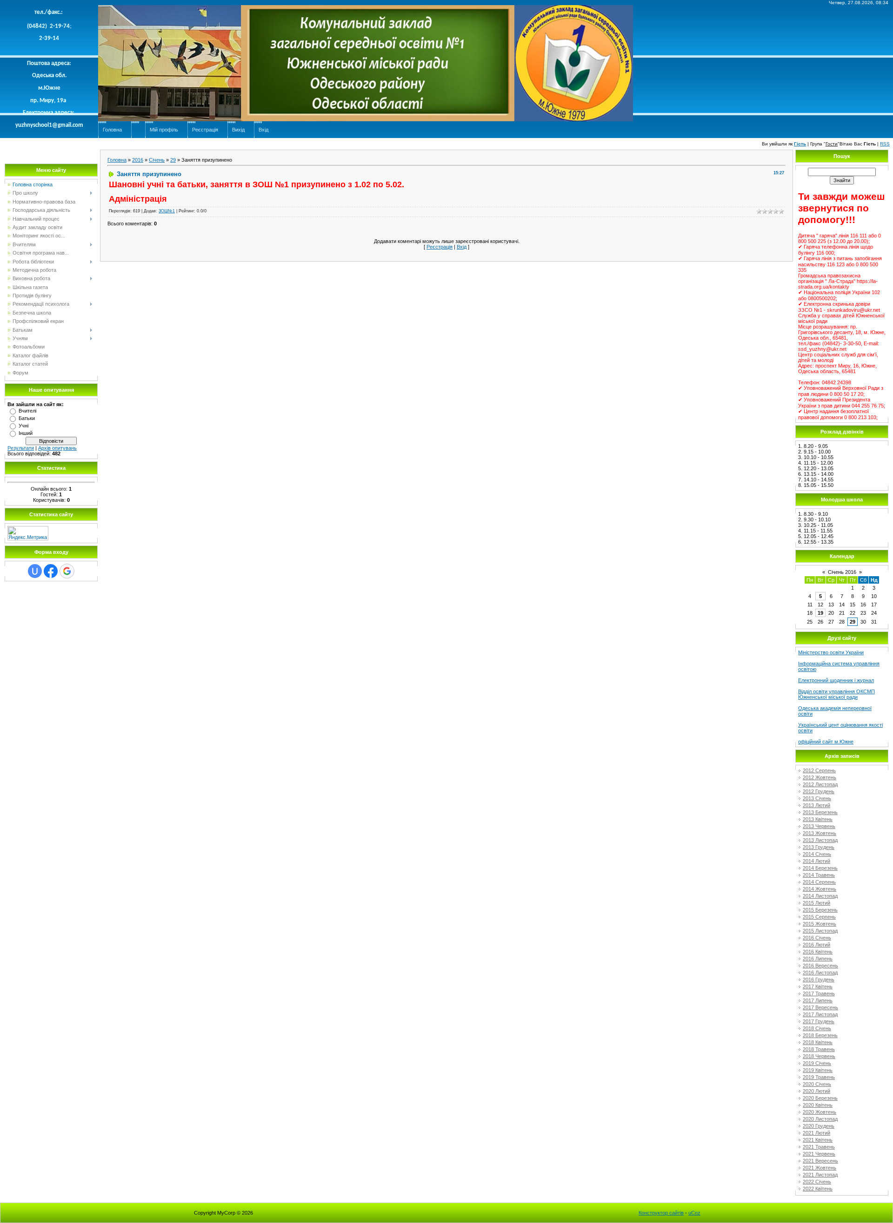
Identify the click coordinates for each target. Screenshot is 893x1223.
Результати (20, 448)
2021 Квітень (818, 1140)
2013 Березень (820, 812)
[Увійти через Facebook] (51, 571)
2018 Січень (817, 1028)
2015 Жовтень (819, 924)
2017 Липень (818, 1000)
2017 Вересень (820, 1007)
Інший (26, 433)
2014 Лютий (816, 861)
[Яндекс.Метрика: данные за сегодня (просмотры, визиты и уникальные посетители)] (27, 533)
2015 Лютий (816, 903)
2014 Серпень (819, 882)
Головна (112, 129)
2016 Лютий (816, 944)
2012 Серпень (819, 770)
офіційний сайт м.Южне (825, 741)
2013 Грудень (818, 847)
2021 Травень (819, 1147)
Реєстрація (205, 129)
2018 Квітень (818, 1042)
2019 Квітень (818, 1070)
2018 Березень (820, 1035)
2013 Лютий (816, 805)
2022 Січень (817, 1181)
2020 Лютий (816, 1091)
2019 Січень (817, 1063)
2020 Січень (817, 1084)
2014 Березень (820, 868)
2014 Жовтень (819, 889)
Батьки (27, 418)
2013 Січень (817, 798)
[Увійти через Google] (67, 571)
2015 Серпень (819, 917)
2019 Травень (819, 1077)
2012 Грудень (818, 791)
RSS (885, 143)
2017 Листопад (820, 1014)
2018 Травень (819, 1049)
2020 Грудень (818, 1126)
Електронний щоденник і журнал (836, 680)
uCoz (694, 1213)
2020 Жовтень (819, 1112)
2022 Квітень (818, 1188)
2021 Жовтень (819, 1167)
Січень (157, 160)
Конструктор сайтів (661, 1213)
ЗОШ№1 (167, 211)
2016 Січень (817, 937)
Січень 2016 (842, 572)
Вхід (263, 129)
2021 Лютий (816, 1133)
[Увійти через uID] (35, 571)
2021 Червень (819, 1154)
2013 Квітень (818, 819)
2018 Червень (819, 1056)
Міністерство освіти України (831, 652)
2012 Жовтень (819, 777)
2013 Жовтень (819, 833)
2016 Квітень (818, 951)
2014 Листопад (820, 896)
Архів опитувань (57, 448)
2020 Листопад (820, 1119)
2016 (137, 160)
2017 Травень (819, 993)
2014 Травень (819, 875)
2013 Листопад (820, 840)
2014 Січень (817, 854)
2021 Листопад (820, 1174)
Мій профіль (164, 129)
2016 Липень (818, 958)
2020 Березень (820, 1098)
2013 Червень (819, 826)
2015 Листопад (820, 931)
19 (820, 613)
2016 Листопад (820, 972)
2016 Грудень (818, 979)
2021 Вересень (820, 1161)
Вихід (238, 129)
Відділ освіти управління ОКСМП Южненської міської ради (836, 694)
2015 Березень (820, 910)
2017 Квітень (818, 986)
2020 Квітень (818, 1105)
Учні (23, 425)
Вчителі (27, 411)
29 (173, 160)
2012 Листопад (820, 784)
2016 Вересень (820, 965)
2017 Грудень (818, 1021)
